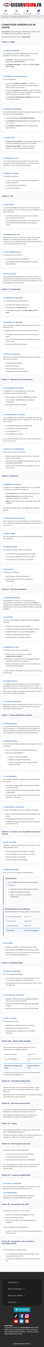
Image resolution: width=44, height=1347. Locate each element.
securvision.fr (25, 60)
